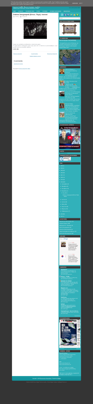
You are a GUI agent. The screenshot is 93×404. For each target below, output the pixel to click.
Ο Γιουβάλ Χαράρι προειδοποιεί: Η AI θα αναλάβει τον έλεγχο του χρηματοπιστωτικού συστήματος (69, 299)
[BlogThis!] (15, 49)
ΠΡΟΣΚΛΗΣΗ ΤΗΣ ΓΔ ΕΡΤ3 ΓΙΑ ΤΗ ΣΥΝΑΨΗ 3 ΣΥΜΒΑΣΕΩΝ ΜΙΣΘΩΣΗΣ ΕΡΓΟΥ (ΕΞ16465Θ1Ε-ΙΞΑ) (68, 306)
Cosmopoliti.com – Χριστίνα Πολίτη (69, 311)
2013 (62, 216)
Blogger (59, 378)
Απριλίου (64, 206)
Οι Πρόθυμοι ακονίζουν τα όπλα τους (69, 277)
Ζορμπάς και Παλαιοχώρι (66, 221)
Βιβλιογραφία (67, 11)
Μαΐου (63, 204)
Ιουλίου (63, 199)
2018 (62, 182)
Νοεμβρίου (64, 186)
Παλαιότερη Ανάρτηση (52, 53)
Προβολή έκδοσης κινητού (35, 56)
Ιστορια (38, 11)
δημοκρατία (64, 269)
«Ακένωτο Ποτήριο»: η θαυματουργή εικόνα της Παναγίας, (71, 71)
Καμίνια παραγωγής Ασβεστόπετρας (70, 113)
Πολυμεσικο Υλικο (30, 11)
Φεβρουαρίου (65, 211)
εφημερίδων (74, 348)
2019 (62, 179)
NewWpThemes (33, 382)
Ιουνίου (63, 202)
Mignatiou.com (64, 288)
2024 (62, 168)
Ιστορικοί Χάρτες (63, 223)
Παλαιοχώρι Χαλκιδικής (67, 40)
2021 (62, 175)
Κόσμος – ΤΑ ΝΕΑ (65, 276)
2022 (62, 172)
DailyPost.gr (64, 297)
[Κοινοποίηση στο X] (16, 49)
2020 (62, 177)
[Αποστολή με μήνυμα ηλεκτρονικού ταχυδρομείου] (13, 49)
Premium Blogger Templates (52, 382)
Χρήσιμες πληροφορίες (55, 11)
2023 (62, 170)
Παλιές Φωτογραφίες (65, 227)
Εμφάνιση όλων (77, 315)
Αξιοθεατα (20, 11)
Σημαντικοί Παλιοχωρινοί (65, 233)
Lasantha (44, 382)
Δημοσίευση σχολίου (18, 63)
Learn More (75, 3)
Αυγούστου (64, 191)
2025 (62, 165)
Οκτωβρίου (64, 188)
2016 (62, 214)
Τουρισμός (44, 11)
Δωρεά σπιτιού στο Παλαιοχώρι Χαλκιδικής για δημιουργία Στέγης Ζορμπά (72, 93)
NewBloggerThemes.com (62, 382)
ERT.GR (63, 304)
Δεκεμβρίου (64, 184)
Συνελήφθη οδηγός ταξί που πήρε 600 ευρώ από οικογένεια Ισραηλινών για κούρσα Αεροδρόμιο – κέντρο (69, 283)
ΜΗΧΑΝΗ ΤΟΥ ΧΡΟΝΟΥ (66, 281)
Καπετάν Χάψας (69, 103)
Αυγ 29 (64, 193)
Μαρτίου (64, 208)
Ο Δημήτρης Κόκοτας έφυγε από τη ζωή (70, 312)
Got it (80, 3)
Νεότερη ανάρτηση (17, 53)
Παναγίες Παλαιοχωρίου (65, 229)
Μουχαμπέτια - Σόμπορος (65, 225)
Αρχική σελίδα (34, 53)
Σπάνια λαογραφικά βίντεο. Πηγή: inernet (30, 14)
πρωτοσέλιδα (67, 348)
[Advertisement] (43, 393)
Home (14, 11)
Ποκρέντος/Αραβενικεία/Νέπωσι (67, 231)
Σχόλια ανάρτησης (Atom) (24, 68)
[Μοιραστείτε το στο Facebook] (18, 49)
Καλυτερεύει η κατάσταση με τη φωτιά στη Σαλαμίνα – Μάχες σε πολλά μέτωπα (68, 272)
